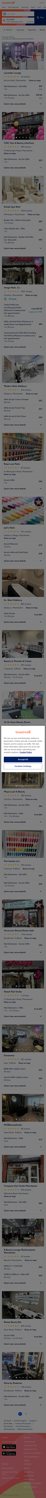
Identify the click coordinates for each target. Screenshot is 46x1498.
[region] (23, 749)
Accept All (23, 759)
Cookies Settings (23, 766)
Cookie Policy (26, 752)
